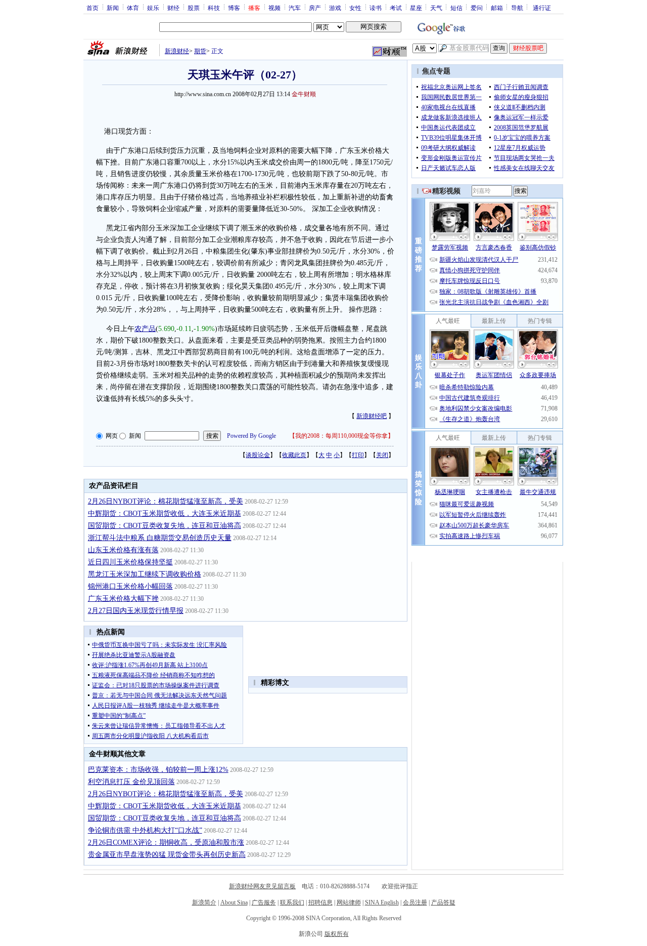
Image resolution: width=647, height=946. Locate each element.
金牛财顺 (304, 94)
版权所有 (337, 933)
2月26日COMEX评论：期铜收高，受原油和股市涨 (166, 842)
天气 (436, 8)
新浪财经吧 (371, 416)
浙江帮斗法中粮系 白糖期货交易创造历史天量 (160, 538)
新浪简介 (204, 902)
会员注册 (415, 902)
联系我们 (292, 902)
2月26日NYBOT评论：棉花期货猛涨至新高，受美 (165, 501)
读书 (375, 8)
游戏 (335, 8)
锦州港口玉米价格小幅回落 (130, 586)
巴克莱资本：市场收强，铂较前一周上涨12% (158, 769)
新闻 (113, 8)
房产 (315, 8)
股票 (194, 8)
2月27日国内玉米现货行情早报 (135, 610)
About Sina (234, 902)
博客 (234, 8)
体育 (133, 8)
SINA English (382, 902)
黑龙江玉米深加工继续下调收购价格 (144, 574)
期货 (200, 51)
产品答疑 (443, 902)
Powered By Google (251, 435)
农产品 (145, 329)
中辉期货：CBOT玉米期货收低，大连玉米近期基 (164, 513)
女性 (355, 8)
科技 (214, 8)
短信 (456, 8)
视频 (274, 8)
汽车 (295, 8)
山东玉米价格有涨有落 (123, 550)
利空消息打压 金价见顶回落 (131, 782)
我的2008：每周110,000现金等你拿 (341, 435)
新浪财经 (177, 51)
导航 (517, 8)
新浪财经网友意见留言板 (262, 886)
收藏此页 (294, 455)
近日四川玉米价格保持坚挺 (130, 562)
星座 (416, 8)
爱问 (477, 8)
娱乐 (153, 8)
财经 (173, 8)
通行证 (542, 8)
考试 (396, 8)
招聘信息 (320, 902)
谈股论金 (258, 455)
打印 (358, 455)
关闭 (382, 455)
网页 (112, 435)
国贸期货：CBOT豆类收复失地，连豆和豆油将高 (164, 525)
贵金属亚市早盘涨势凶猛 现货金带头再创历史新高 (167, 854)
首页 (92, 8)
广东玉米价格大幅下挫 (123, 598)
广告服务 (264, 902)
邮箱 (497, 8)
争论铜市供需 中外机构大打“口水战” (145, 830)
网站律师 (349, 902)
